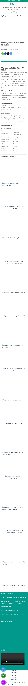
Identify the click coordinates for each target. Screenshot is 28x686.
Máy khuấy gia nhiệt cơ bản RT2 (14, 423)
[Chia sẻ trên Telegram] (11, 53)
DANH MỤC (14, 670)
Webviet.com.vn (16, 685)
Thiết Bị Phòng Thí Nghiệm (17, 8)
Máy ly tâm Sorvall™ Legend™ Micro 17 (14, 316)
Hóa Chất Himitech (15, 683)
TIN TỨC (14, 677)
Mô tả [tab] (2, 62)
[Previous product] (15, 12)
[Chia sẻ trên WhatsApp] (2, 53)
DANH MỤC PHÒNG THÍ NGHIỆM (11, 8)
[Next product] (12, 12)
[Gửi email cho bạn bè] (8, 53)
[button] (25, 3)
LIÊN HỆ (14, 675)
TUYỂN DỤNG (14, 679)
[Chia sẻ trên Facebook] (5, 53)
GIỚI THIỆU (14, 673)
